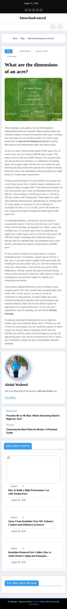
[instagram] (37, 10)
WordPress (36, 601)
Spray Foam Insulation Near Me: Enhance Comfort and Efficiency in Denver (30, 523)
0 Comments (11, 56)
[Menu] (5, 26)
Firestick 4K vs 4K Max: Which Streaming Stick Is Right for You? (33, 417)
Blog (8, 51)
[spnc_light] (60, 27)
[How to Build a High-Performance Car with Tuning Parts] (33, 469)
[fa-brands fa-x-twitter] (29, 10)
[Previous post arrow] (60, 415)
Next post (10, 425)
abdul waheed (25, 51)
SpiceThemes (33, 604)
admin (14, 486)
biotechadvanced (33, 18)
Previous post (11, 411)
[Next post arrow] (60, 430)
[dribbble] (33, 10)
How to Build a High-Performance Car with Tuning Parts (28, 492)
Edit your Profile (45, 391)
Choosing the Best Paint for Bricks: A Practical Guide (31, 431)
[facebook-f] (26, 10)
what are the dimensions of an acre (33, 141)
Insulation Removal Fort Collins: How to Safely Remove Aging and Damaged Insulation (29, 554)
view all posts (10, 398)
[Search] (53, 26)
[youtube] (41, 10)
